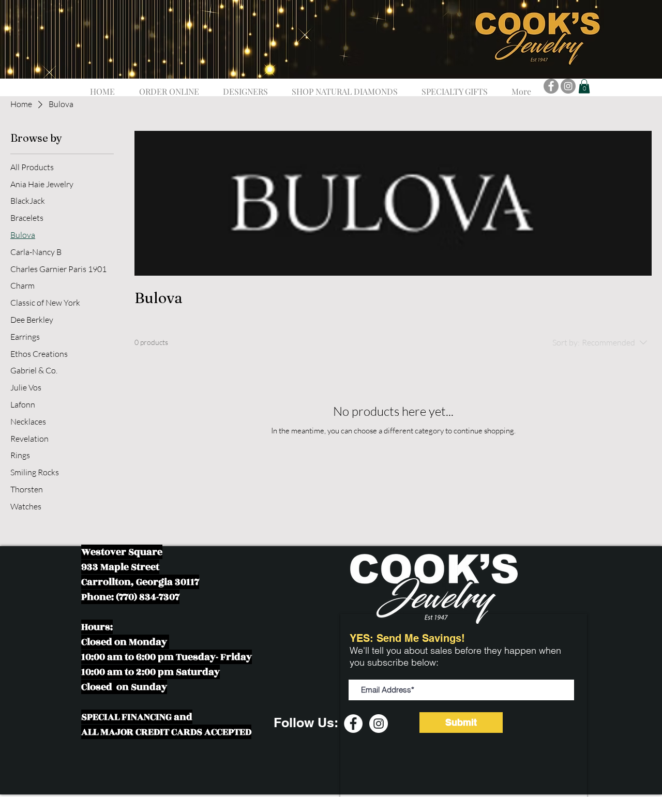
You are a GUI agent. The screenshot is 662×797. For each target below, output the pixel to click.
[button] (245, 86)
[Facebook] (551, 86)
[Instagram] (568, 86)
